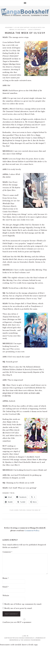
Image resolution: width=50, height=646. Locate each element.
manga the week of (33, 510)
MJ (16, 29)
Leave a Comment (34, 29)
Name (6, 578)
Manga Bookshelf (25, 14)
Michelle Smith (36, 27)
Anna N (23, 29)
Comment (7, 552)
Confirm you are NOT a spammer (17, 622)
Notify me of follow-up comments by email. (23, 604)
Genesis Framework (32, 640)
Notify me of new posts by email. (18, 608)
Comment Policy (31, 531)
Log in (25, 635)
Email (6, 587)
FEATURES (22, 510)
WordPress (14, 640)
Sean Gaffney (25, 27)
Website (6, 596)
